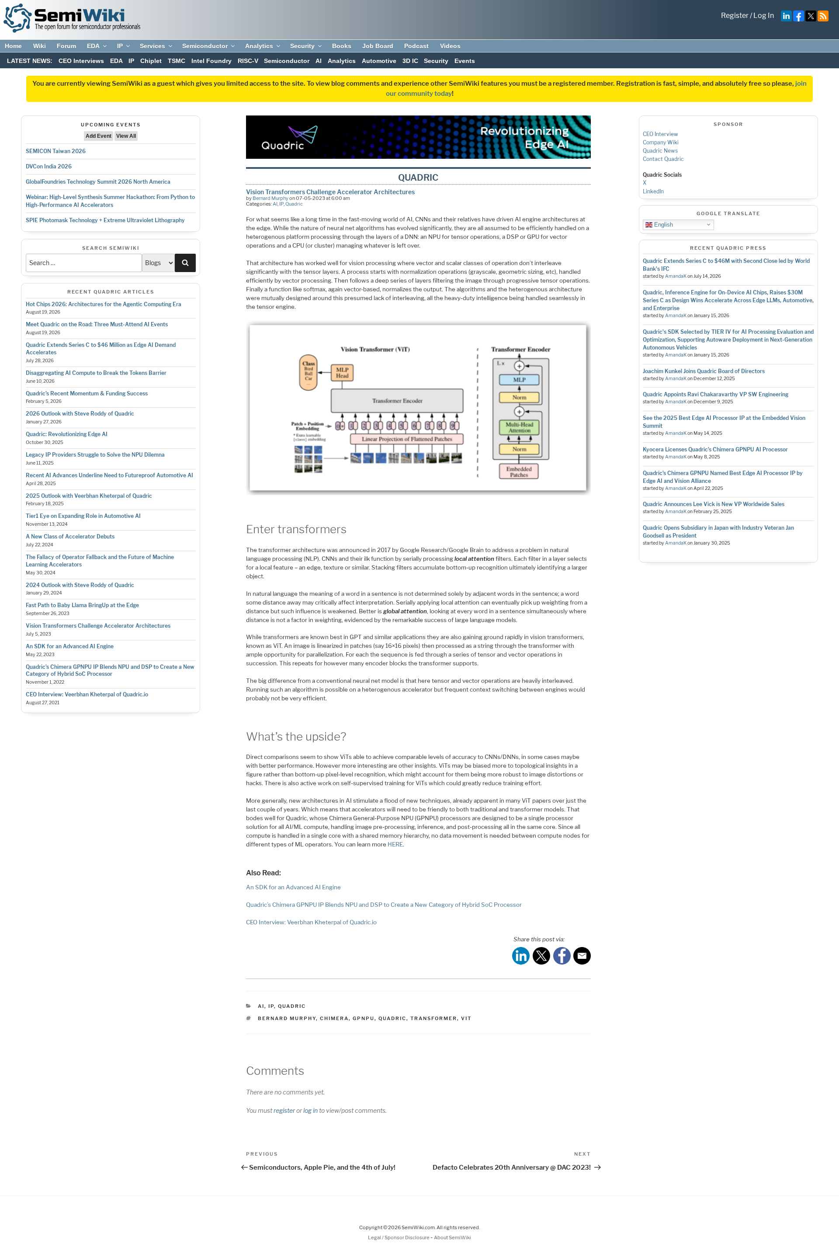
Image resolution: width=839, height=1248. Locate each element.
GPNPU (363, 1018)
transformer (433, 1018)
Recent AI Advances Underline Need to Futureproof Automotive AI (109, 475)
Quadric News (660, 150)
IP (120, 45)
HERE (395, 844)
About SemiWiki (452, 1237)
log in (310, 1110)
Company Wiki (661, 142)
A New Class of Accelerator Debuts (70, 536)
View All (126, 136)
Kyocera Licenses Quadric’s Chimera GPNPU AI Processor (715, 449)
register (284, 1110)
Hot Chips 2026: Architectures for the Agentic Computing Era (103, 304)
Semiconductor (205, 45)
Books (341, 45)
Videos (450, 45)
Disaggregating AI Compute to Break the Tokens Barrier (96, 373)
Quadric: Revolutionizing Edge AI (66, 434)
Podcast (416, 45)
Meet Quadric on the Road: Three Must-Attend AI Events (97, 324)
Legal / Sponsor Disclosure (399, 1237)
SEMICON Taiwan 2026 (56, 151)
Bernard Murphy (270, 198)
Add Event (98, 136)
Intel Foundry (211, 60)
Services (152, 45)
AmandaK (675, 276)
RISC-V (248, 60)
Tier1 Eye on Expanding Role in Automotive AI (83, 516)
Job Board (377, 45)
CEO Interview (660, 134)
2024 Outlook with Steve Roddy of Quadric (80, 585)
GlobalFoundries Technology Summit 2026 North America (98, 181)
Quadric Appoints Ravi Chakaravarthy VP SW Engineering (715, 394)
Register (735, 15)
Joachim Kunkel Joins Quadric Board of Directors (704, 371)
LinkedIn (653, 191)
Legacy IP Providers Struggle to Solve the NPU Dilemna (95, 454)
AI (318, 60)
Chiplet (151, 60)
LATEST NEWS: (29, 60)
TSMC (176, 60)
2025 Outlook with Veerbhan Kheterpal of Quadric (89, 496)
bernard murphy (287, 1018)
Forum (66, 45)
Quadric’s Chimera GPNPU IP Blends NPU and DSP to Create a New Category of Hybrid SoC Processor (110, 671)
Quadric (294, 204)
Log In (763, 15)
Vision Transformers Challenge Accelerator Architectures (98, 625)
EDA (93, 45)
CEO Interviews (81, 60)
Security (302, 45)
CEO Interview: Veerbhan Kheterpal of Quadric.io (87, 694)
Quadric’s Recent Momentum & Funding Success (87, 393)
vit (466, 1018)
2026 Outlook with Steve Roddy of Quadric (80, 413)
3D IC (410, 60)
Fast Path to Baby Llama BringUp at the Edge (82, 605)
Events (464, 60)
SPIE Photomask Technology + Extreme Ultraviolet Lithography (105, 220)
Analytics (259, 45)
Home (13, 45)
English (662, 224)
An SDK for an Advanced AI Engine (70, 646)
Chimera (334, 1018)
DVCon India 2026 (49, 166)
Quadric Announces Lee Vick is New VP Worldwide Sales (713, 504)
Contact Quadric (663, 159)
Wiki (39, 45)
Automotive (379, 60)
